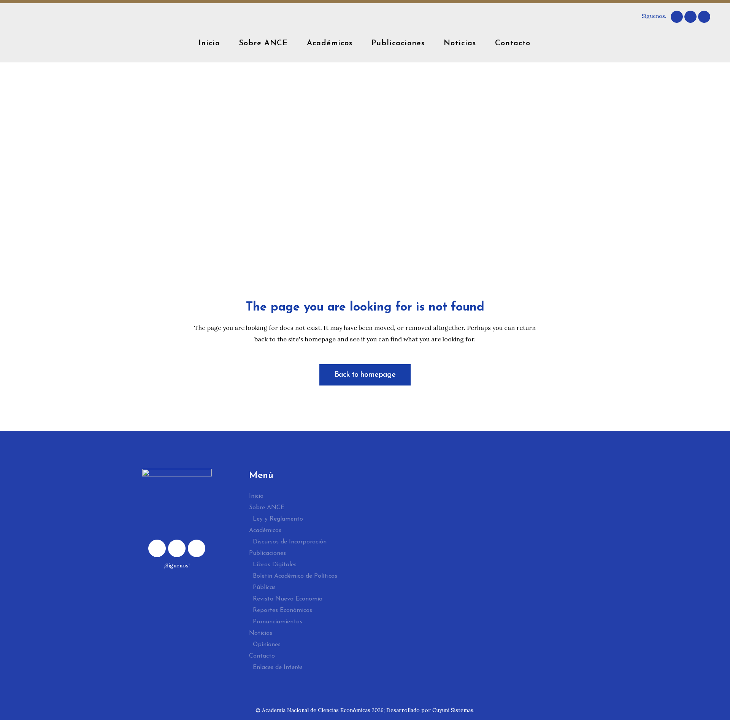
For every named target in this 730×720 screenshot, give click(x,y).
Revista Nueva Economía (287, 599)
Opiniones (267, 645)
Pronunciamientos (277, 622)
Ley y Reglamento (278, 519)
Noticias (260, 633)
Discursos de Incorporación (290, 542)
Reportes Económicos (282, 610)
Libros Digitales (275, 565)
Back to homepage (365, 375)
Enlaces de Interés (278, 667)
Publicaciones (267, 553)
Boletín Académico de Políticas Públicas (295, 582)
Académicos (265, 530)
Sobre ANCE (266, 508)
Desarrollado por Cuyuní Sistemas (429, 710)
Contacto (262, 656)
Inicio (256, 496)
